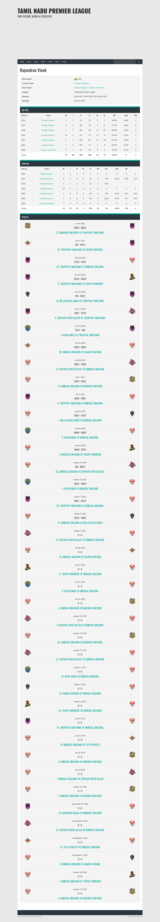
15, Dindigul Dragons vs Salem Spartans (80, 557)
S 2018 (50, 61)
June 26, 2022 (80, 428)
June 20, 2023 (80, 292)
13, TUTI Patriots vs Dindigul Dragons (80, 847)
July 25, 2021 (80, 582)
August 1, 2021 (80, 531)
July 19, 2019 (80, 770)
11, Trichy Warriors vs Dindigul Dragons (80, 574)
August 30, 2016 (80, 872)
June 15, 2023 (80, 309)
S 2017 (57, 61)
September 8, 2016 (80, 821)
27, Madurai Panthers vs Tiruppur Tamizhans (80, 232)
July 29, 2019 (80, 718)
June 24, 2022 (80, 445)
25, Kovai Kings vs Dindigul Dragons (80, 676)
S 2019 (43, 61)
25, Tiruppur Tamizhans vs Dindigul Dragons (80, 506)
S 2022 (28, 61)
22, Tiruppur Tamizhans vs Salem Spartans (80, 249)
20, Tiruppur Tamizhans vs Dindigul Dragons (80, 267)
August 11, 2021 (80, 479)
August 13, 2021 (80, 462)
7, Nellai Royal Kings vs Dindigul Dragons (80, 420)
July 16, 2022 (80, 360)
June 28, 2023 (80, 258)
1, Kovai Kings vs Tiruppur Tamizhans (80, 335)
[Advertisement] (80, 40)
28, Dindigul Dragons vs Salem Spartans (80, 352)
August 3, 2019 (80, 701)
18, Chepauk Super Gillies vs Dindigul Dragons (80, 830)
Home (22, 61)
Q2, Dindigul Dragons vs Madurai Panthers (80, 642)
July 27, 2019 (80, 736)
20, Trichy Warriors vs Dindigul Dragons (80, 710)
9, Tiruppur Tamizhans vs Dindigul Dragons (80, 403)
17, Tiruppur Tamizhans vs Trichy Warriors (80, 284)
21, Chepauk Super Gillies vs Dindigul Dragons (80, 369)
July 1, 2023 (80, 240)
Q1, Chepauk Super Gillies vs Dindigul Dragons (80, 659)
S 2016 (64, 61)
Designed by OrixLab (135, 916)
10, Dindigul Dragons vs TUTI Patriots (80, 745)
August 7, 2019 (80, 667)
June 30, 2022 (80, 411)
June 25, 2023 (80, 275)
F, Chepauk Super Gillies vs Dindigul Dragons (80, 625)
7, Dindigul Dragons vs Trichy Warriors (80, 881)
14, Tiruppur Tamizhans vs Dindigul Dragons (80, 727)
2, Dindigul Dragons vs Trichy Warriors (80, 454)
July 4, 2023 (80, 223)
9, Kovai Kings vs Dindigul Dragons (80, 591)
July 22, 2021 (80, 599)
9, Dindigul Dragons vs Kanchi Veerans (80, 864)
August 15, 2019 (80, 616)
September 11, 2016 (80, 804)
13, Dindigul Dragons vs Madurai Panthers (80, 386)
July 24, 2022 (80, 343)
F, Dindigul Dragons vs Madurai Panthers (80, 796)
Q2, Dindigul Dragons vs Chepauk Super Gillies (80, 471)
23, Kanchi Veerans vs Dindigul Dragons (80, 693)
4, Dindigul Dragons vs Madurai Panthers (80, 608)
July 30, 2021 (80, 548)
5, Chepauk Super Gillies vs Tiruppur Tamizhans (80, 318)
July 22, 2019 (80, 753)
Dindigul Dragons (81, 88)
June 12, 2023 (80, 326)
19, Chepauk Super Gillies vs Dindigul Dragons (80, 540)
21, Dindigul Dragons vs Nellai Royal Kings (80, 523)
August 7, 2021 (80, 497)
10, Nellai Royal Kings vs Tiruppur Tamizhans (80, 301)
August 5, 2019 (80, 684)
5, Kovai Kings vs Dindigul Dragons (80, 437)
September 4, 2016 (80, 838)
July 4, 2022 (80, 394)
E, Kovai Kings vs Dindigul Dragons (80, 488)
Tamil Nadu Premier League (54, 10)
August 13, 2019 (80, 633)
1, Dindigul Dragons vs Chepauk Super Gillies (80, 779)
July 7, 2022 (80, 377)
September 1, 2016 (80, 855)
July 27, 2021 (80, 565)
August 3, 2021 (80, 514)
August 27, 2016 (80, 889)
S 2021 (36, 61)
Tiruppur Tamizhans (82, 83)
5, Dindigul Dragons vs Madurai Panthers (80, 762)
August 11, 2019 (80, 650)
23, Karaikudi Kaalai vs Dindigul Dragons (80, 813)
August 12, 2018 (80, 787)
